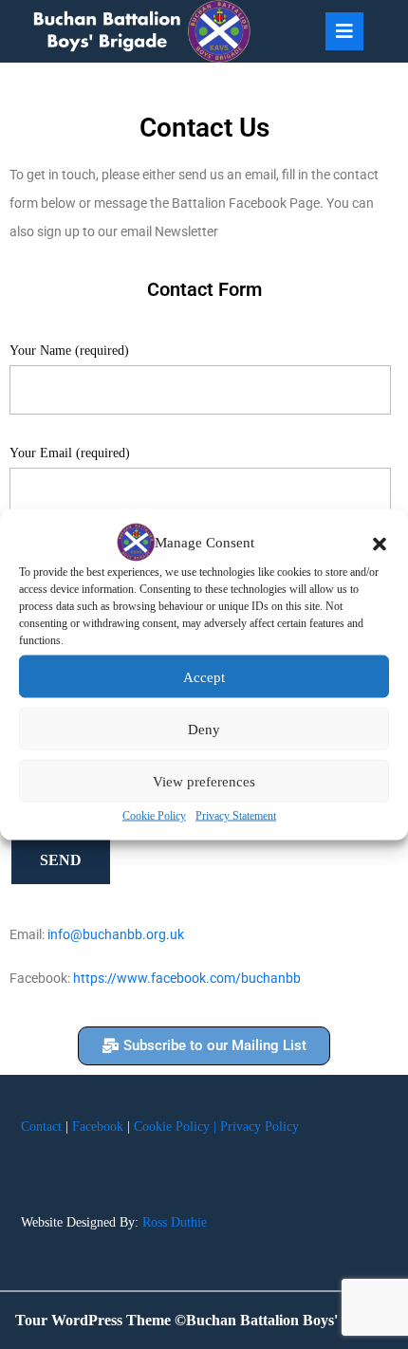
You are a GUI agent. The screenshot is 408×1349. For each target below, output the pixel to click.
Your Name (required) (69, 350)
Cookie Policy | (175, 1126)
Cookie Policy (154, 815)
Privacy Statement (235, 815)
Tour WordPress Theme (93, 1320)
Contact (41, 1126)
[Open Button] (344, 31)
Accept (204, 676)
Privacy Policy (259, 1126)
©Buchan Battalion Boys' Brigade (284, 1320)
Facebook (97, 1126)
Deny (204, 728)
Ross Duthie (174, 1222)
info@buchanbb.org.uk (115, 934)
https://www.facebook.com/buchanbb (187, 978)
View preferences (204, 780)
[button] (379, 542)
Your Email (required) (69, 453)
